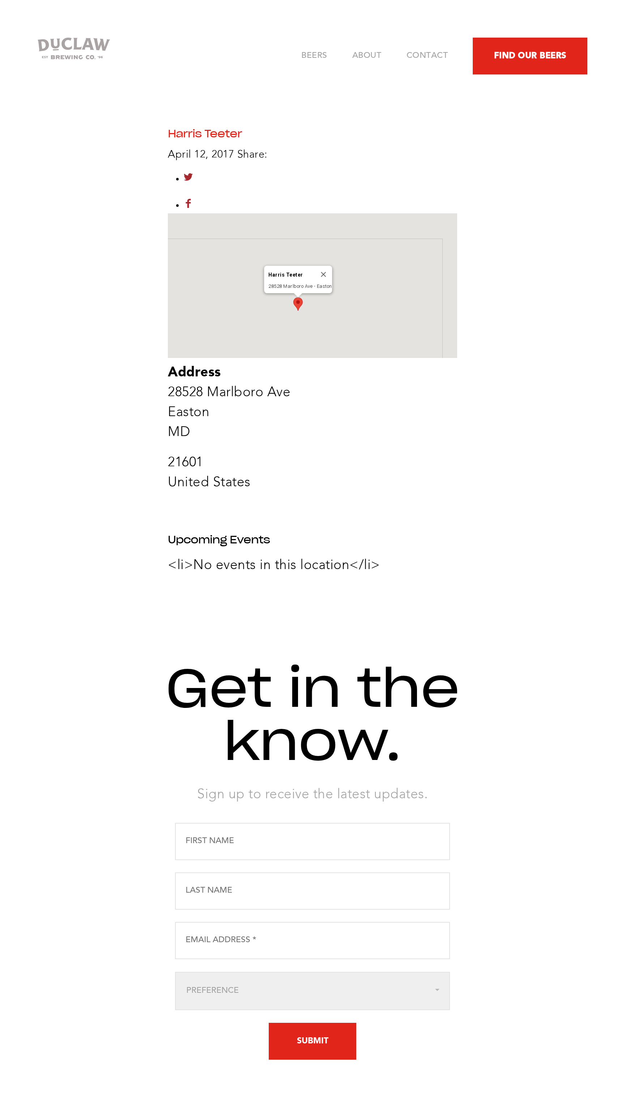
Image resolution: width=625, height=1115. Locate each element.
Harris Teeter (205, 133)
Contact (427, 56)
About (367, 56)
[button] (298, 304)
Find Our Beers (530, 56)
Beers (314, 56)
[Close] (323, 274)
